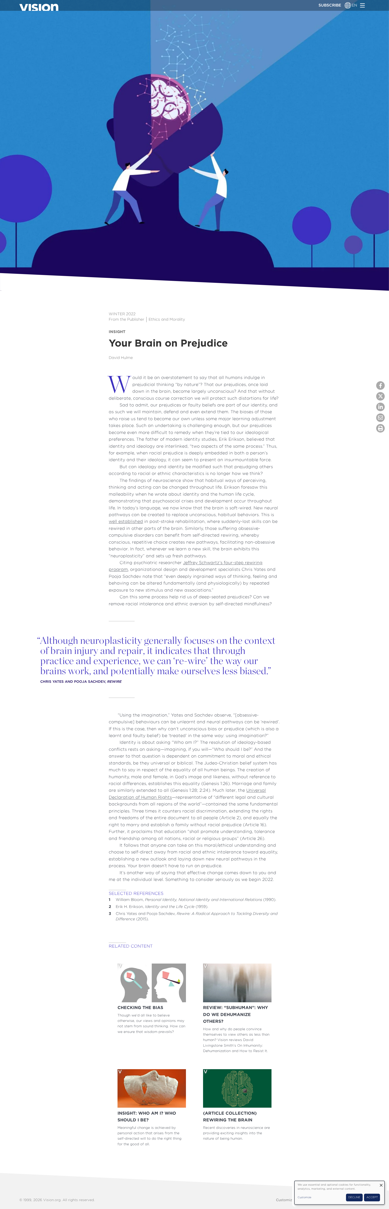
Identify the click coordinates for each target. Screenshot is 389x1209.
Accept (372, 1197)
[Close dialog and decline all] (381, 1183)
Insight (117, 331)
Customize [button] (304, 1197)
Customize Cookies (292, 1200)
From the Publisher (126, 319)
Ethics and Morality (167, 319)
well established (126, 521)
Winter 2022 (122, 314)
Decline (354, 1197)
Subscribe (330, 5)
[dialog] (339, 1192)
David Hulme (121, 357)
